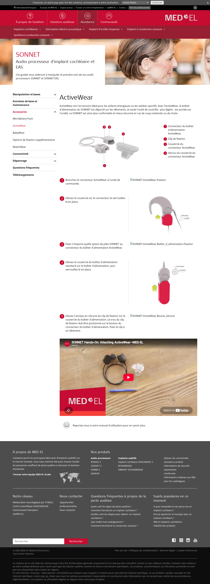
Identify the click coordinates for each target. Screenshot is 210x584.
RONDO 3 (96, 461)
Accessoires (20, 112)
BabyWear (19, 132)
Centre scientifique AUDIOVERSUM (30, 506)
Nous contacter (67, 510)
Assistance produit (173, 461)
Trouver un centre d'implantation (90, 7)
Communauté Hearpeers (25, 510)
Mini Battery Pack (23, 118)
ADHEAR (95, 473)
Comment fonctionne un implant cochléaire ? (114, 510)
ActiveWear (19, 125)
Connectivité (20, 153)
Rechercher (76, 541)
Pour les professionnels (140, 7)
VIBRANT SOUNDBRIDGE (130, 469)
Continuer (157, 2)
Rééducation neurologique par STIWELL (33, 502)
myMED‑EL (111, 7)
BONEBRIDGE (125, 465)
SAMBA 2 (95, 469)
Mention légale (167, 550)
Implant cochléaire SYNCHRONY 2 (135, 461)
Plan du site (121, 550)
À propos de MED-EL (48, 7)
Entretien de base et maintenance (25, 103)
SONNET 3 (96, 465)
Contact (122, 7)
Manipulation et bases (26, 94)
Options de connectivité (176, 458)
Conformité (169, 473)
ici (47, 576)
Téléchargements (23, 175)
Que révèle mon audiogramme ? (107, 521)
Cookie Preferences (187, 550)
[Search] (195, 8)
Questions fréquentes (26, 167)
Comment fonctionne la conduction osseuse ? (114, 525)
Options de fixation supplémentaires (34, 140)
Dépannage (20, 160)
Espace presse (66, 7)
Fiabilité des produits (164, 525)
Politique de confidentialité (143, 550)
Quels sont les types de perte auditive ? (111, 506)
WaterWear (19, 147)
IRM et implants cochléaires (167, 521)
